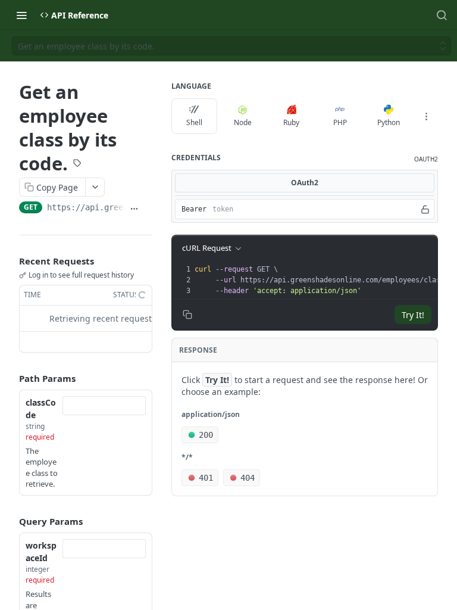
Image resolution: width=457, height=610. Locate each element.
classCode (41, 409)
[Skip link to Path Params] (10, 378)
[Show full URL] (134, 208)
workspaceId (41, 552)
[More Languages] (426, 116)
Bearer (193, 209)
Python (388, 122)
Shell (194, 122)
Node (243, 122)
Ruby (291, 122)
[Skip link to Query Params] (10, 521)
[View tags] (77, 164)
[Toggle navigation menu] (21, 14)
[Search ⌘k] (441, 14)
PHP (340, 122)
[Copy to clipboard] (147, 208)
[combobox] (104, 405)
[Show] (425, 209)
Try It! (413, 314)
